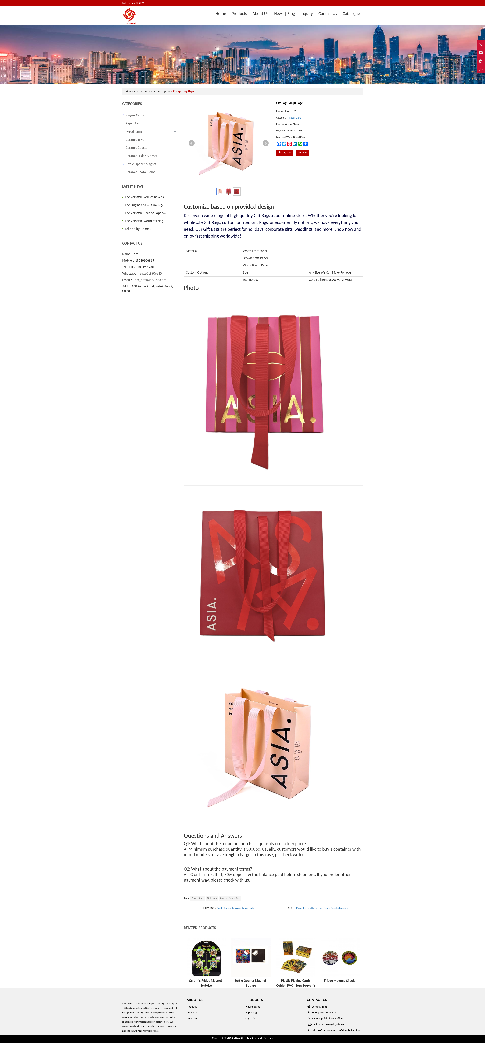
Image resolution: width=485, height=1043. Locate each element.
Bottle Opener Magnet (141, 164)
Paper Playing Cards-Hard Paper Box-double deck (322, 908)
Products (239, 14)
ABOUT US (195, 1000)
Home (221, 14)
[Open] (481, 57)
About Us (260, 14)
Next (266, 143)
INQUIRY (286, 152)
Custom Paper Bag (230, 898)
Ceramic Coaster (137, 148)
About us (192, 1006)
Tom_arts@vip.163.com (149, 280)
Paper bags (251, 1012)
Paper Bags (160, 91)
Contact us (193, 1012)
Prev (192, 143)
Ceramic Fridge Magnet (141, 156)
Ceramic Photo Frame (141, 172)
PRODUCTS (254, 1000)
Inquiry (306, 14)
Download (192, 1018)
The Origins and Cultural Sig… (144, 205)
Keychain (250, 1018)
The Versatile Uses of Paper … (145, 213)
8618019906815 (151, 274)
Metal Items (134, 132)
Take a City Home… (138, 229)
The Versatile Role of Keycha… (145, 197)
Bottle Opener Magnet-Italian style (235, 908)
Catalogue (351, 14)
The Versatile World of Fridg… (145, 221)
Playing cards (252, 1006)
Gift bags (212, 898)
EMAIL (303, 152)
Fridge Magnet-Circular (340, 981)
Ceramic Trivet (136, 140)
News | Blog (284, 14)
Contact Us (327, 14)
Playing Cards (135, 115)
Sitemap (268, 1038)
